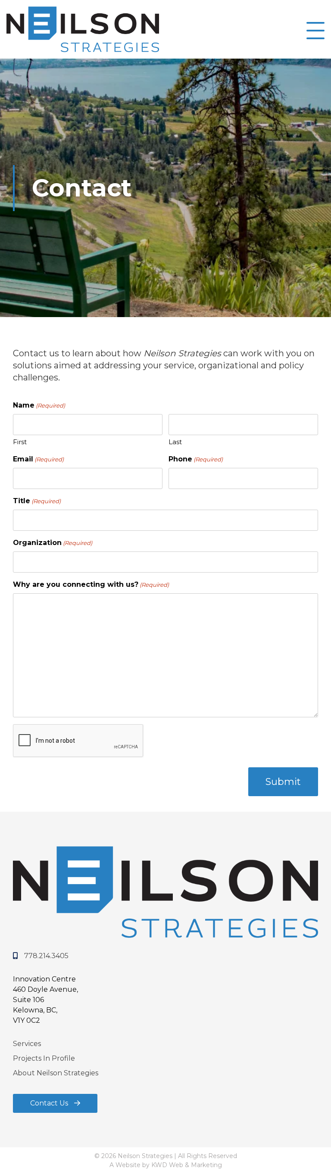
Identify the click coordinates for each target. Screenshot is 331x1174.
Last (175, 442)
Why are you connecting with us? (91, 584)
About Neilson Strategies (55, 1073)
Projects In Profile (44, 1058)
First (20, 442)
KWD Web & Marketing (186, 1165)
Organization (52, 543)
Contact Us (50, 1103)
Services (27, 1044)
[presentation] (78, 741)
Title (37, 501)
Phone (196, 459)
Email (38, 459)
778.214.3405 (45, 956)
